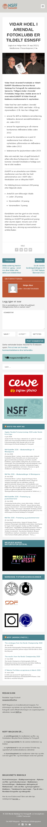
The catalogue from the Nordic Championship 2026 (23, 643)
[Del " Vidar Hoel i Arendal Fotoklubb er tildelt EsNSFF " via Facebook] (16, 249)
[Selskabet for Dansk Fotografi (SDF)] (11, 609)
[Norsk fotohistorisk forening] (26, 595)
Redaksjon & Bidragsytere (31, 821)
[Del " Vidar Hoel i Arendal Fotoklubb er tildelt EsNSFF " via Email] (26, 249)
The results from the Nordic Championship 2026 (22, 656)
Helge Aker (21, 45)
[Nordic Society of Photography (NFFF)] (11, 595)
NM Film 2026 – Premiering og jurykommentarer (22, 518)
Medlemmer (15, 48)
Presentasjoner (26, 48)
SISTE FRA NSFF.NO (16, 427)
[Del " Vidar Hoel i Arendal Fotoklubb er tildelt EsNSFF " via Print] (30, 249)
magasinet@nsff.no (19, 357)
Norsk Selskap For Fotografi (20, 814)
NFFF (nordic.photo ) (17, 637)
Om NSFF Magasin (13, 821)
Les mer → (16, 799)
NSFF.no (18, 712)
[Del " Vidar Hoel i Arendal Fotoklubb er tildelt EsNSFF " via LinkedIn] (21, 249)
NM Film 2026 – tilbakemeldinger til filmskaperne (22, 474)
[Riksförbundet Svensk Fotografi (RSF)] (26, 627)
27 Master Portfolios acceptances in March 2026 (22, 670)
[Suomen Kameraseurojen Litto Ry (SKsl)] (11, 627)
